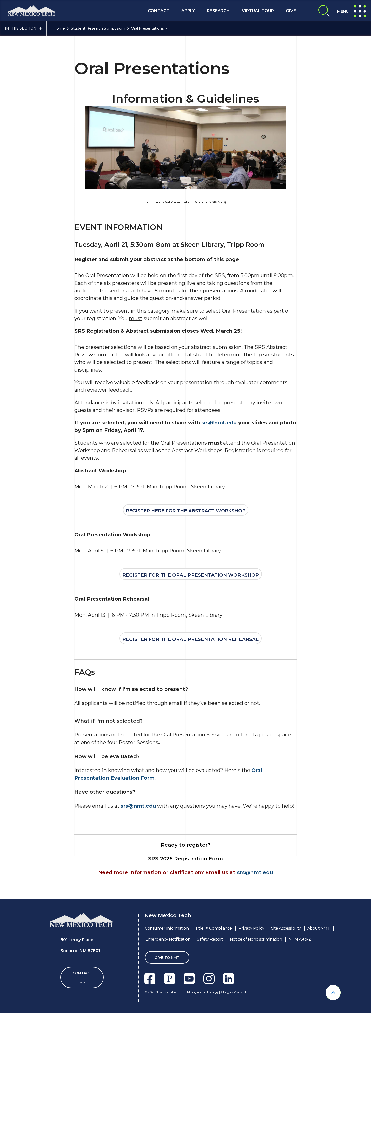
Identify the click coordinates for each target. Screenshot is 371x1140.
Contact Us (82, 977)
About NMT (318, 928)
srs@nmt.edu (219, 423)
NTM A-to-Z (299, 939)
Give (291, 10)
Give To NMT (167, 957)
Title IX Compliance (213, 928)
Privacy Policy (251, 928)
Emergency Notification (167, 939)
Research (218, 10)
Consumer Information (167, 928)
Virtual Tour (258, 10)
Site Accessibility (286, 928)
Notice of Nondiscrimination (256, 939)
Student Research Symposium (98, 28)
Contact (158, 10)
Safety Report (210, 939)
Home (59, 28)
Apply (188, 10)
